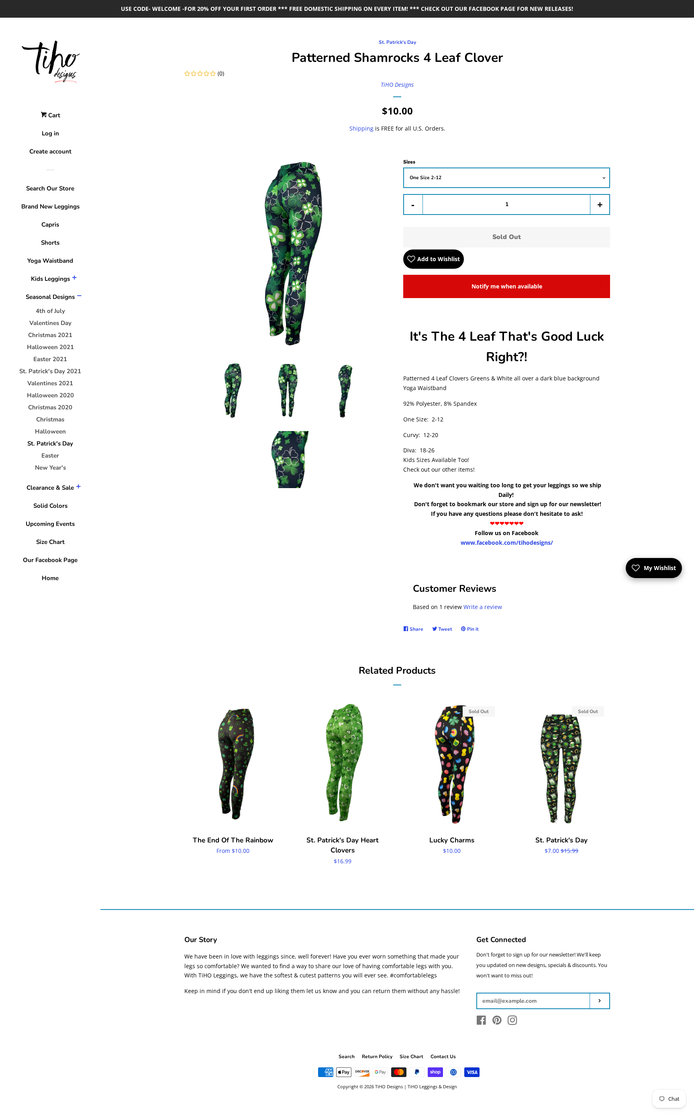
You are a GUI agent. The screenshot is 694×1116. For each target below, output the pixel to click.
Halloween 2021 (50, 347)
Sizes (409, 162)
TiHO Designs (397, 84)
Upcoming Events (50, 524)
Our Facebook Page (50, 560)
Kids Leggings (50, 279)
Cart (53, 115)
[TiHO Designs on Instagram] (512, 1022)
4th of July (50, 311)
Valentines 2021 (50, 383)
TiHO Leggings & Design (432, 1086)
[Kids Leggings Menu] (74, 279)
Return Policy (377, 1056)
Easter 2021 (50, 359)
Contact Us (443, 1056)
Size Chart (50, 542)
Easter (50, 456)
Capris (50, 225)
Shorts (50, 243)
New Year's (50, 468)
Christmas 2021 (50, 335)
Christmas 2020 (50, 407)
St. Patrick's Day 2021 (50, 371)
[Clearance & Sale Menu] (78, 488)
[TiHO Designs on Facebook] (481, 1022)
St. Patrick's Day (50, 443)
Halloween (50, 431)
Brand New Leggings (50, 206)
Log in (50, 133)
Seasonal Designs (50, 297)
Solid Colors (50, 506)
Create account (50, 151)
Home (50, 578)
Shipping (361, 128)
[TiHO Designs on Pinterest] (497, 1022)
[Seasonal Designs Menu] (79, 297)
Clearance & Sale (50, 488)
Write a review (482, 607)
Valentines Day (50, 323)
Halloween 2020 (50, 395)
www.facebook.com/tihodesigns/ (507, 542)
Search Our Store (50, 188)
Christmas (50, 419)
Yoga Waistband (50, 261)
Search (347, 1056)
